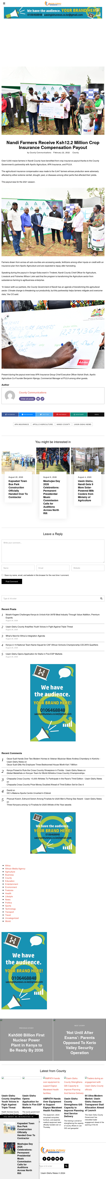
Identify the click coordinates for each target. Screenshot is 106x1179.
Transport (9, 911)
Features (9, 890)
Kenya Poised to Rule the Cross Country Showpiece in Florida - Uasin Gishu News (45, 770)
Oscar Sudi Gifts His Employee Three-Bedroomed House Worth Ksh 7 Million (42, 764)
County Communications (40, 152)
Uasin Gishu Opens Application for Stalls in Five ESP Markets (34, 653)
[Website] (42, 399)
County (76, 152)
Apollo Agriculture (43, 424)
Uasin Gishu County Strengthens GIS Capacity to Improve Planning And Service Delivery (74, 1107)
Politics (8, 902)
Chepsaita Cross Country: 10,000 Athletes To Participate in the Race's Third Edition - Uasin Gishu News (54, 778)
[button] (101, 598)
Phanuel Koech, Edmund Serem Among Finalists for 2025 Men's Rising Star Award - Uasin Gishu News (54, 798)
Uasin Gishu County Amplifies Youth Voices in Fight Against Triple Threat (39, 626)
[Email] (38, 399)
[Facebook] (44, 1159)
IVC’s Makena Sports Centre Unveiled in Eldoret (29, 793)
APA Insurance (22, 424)
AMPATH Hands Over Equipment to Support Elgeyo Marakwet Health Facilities (52, 1104)
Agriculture (10, 871)
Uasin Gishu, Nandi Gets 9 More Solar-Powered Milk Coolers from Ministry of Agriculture (86, 490)
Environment (11, 887)
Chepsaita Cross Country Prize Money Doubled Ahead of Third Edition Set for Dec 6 (45, 784)
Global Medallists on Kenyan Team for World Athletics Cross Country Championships (46, 773)
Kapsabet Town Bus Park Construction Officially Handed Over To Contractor (18, 489)
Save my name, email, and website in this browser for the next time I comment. (37, 575)
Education (9, 880)
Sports (8, 905)
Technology (10, 908)
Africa (7, 865)
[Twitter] (49, 1159)
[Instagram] (53, 1159)
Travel (8, 914)
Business (9, 874)
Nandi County (63, 424)
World (8, 921)
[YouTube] (57, 1159)
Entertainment (11, 884)
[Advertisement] (53, 42)
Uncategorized (12, 918)
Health (8, 893)
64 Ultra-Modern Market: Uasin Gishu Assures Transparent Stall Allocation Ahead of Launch (94, 1103)
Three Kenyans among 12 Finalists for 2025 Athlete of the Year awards (39, 804)
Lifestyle (9, 896)
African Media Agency (15, 868)
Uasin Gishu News (82, 424)
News (7, 899)
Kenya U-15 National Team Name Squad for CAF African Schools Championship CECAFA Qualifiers (52, 644)
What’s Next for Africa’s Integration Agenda (25, 635)
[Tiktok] (61, 1159)
